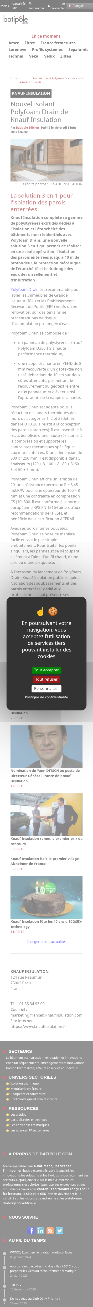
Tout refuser (46, 679)
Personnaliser (46, 688)
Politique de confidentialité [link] (46, 697)
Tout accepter (46, 670)
